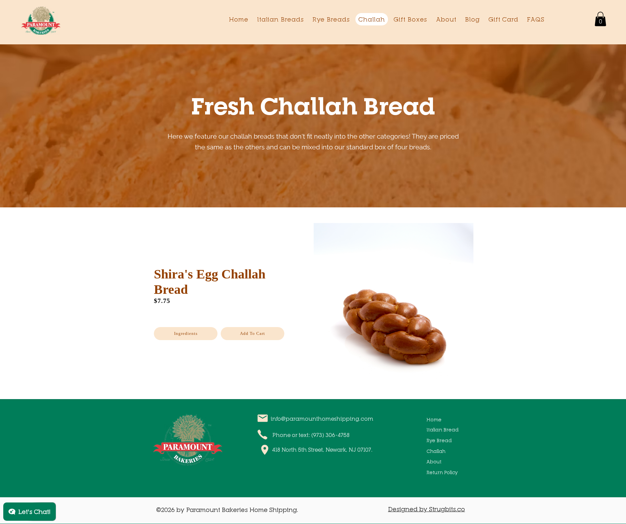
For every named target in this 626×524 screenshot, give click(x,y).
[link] (600, 19)
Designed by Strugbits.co (426, 509)
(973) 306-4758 (330, 435)
